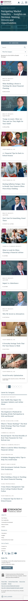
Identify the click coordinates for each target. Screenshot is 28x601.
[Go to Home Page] (14, 510)
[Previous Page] (25, 57)
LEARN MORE (8, 567)
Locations (3, 548)
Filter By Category (7, 51)
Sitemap (9, 583)
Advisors (3, 550)
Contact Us (4, 546)
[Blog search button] (25, 47)
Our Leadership (4, 520)
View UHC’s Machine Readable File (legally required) (12, 588)
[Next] (21, 386)
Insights (3, 535)
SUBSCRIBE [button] (14, 43)
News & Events (4, 524)
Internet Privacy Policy (13, 581)
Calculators (4, 533)
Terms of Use (22, 581)
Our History (4, 518)
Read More (14, 27)
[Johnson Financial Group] (6, 2)
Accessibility (4, 583)
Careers (3, 526)
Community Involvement (7, 522)
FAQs (2, 537)
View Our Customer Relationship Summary (10, 585)
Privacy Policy (4, 581)
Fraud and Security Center (7, 539)
